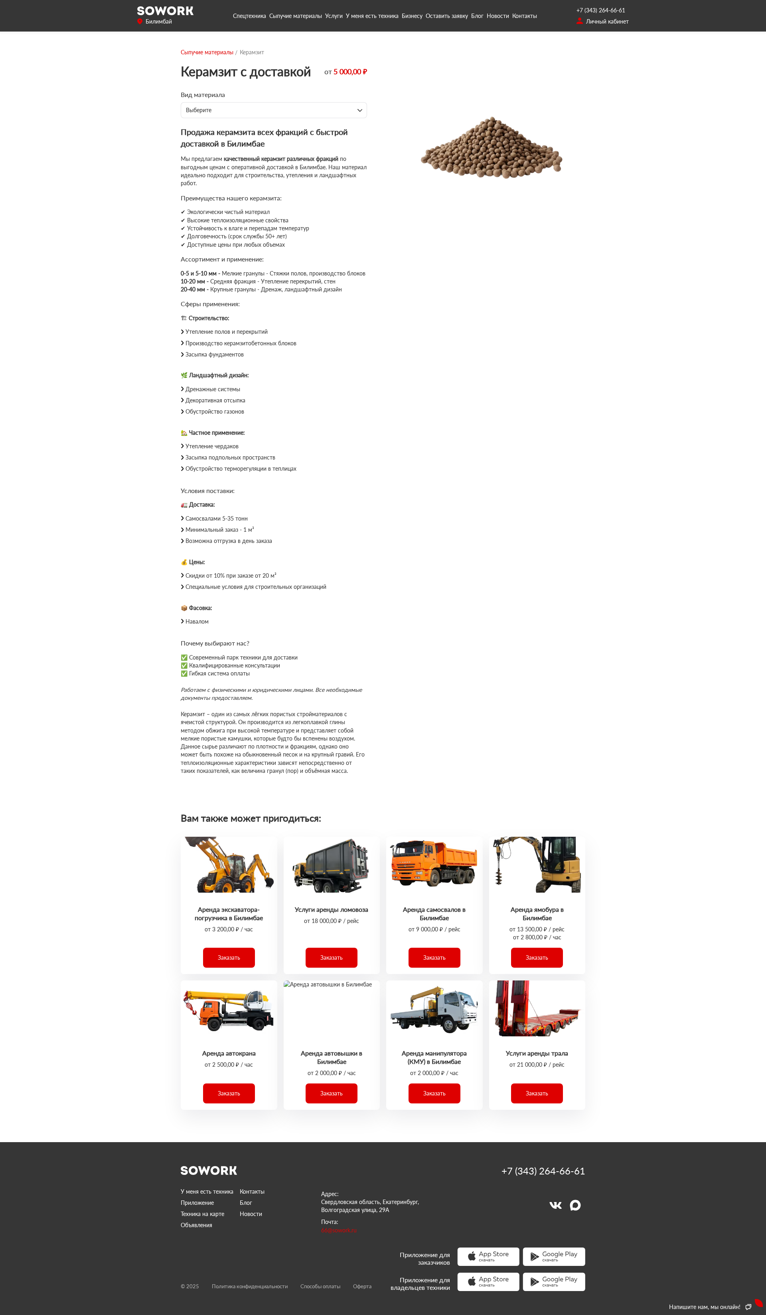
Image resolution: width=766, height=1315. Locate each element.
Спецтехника (249, 15)
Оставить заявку (447, 15)
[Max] (575, 1205)
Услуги (334, 15)
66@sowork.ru (339, 1230)
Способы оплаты (320, 1286)
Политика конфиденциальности (250, 1286)
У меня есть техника (372, 15)
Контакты (524, 15)
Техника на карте (202, 1213)
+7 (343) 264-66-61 (600, 10)
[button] (229, 958)
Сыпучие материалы (295, 15)
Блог (477, 15)
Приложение (197, 1202)
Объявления (196, 1225)
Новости (498, 15)
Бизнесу (412, 15)
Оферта (362, 1286)
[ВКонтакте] (555, 1205)
